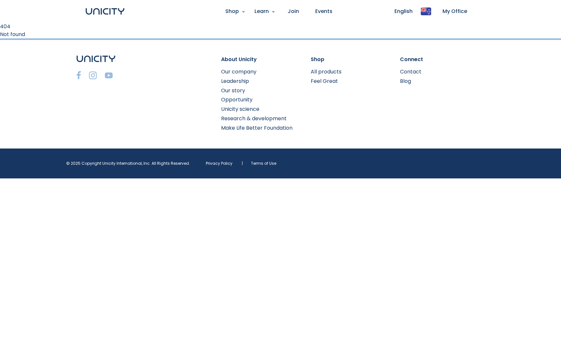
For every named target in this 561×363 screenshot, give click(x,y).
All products (326, 71)
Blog (405, 81)
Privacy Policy (219, 163)
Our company (238, 71)
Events (323, 11)
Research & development (254, 118)
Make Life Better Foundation (257, 128)
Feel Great (324, 81)
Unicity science (240, 109)
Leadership (235, 81)
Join (293, 11)
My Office (455, 11)
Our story (233, 90)
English (403, 11)
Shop (232, 11)
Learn (262, 11)
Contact (410, 71)
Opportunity (237, 99)
